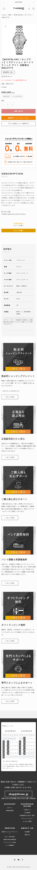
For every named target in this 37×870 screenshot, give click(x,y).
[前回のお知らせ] (3, 2)
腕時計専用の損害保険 (10, 839)
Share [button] (5, 87)
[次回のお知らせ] (34, 2)
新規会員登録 (9, 810)
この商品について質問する (19, 123)
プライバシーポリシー (27, 818)
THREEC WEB (15, 867)
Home (4, 15)
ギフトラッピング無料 (10, 842)
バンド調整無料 (9, 845)
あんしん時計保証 (10, 836)
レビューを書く (18, 230)
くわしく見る (9, 397)
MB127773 (5, 17)
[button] (4, 9)
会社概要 (27, 832)
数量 (2, 100)
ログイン (9, 807)
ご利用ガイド (27, 810)
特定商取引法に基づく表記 (27, 815)
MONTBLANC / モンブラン (23, 15)
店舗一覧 (27, 834)
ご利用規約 (27, 812)
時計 (9, 15)
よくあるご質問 (27, 821)
